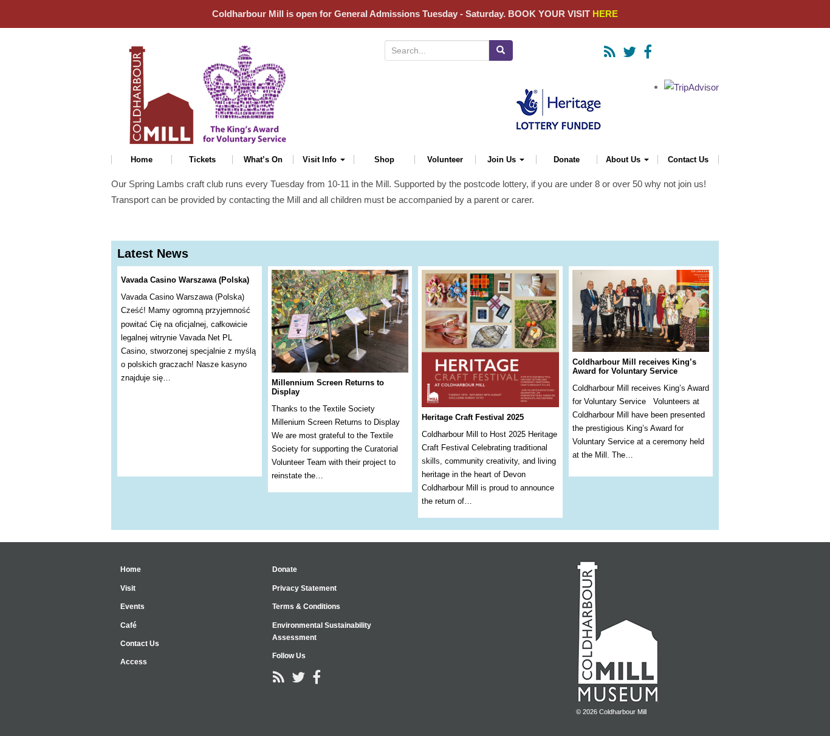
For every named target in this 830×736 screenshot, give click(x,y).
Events (132, 606)
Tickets (202, 159)
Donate (567, 159)
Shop (384, 159)
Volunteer (445, 159)
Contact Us (688, 159)
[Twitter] (629, 52)
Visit (127, 588)
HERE (605, 14)
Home (142, 159)
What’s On (263, 159)
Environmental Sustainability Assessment (321, 631)
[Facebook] (647, 52)
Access (133, 662)
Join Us (502, 159)
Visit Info (321, 159)
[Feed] (610, 52)
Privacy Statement (304, 588)
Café (128, 625)
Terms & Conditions (306, 606)
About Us (624, 159)
